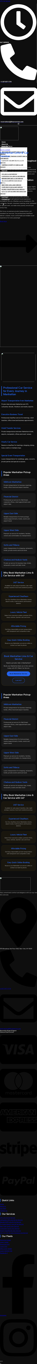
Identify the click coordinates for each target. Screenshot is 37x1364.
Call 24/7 (18, 680)
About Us (5, 144)
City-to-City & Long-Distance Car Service (13, 193)
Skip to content (5, 150)
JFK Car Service (5, 1)
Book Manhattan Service (18, 674)
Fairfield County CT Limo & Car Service (11, 166)
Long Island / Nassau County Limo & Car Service (13, 157)
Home (4, 142)
